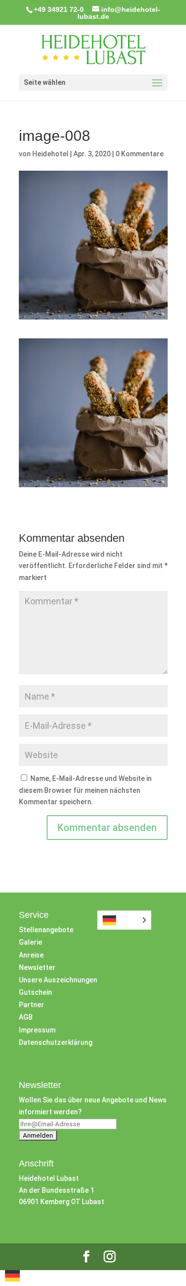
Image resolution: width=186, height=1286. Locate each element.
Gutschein (35, 992)
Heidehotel (50, 154)
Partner (31, 1005)
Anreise (31, 955)
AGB (26, 1017)
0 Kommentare (140, 154)
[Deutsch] (12, 1279)
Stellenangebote (46, 930)
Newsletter (37, 967)
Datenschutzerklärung (55, 1042)
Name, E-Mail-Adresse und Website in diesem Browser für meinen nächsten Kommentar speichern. (85, 790)
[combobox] (12, 1277)
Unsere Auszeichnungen (58, 980)
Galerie (30, 942)
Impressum (37, 1030)
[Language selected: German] (124, 920)
